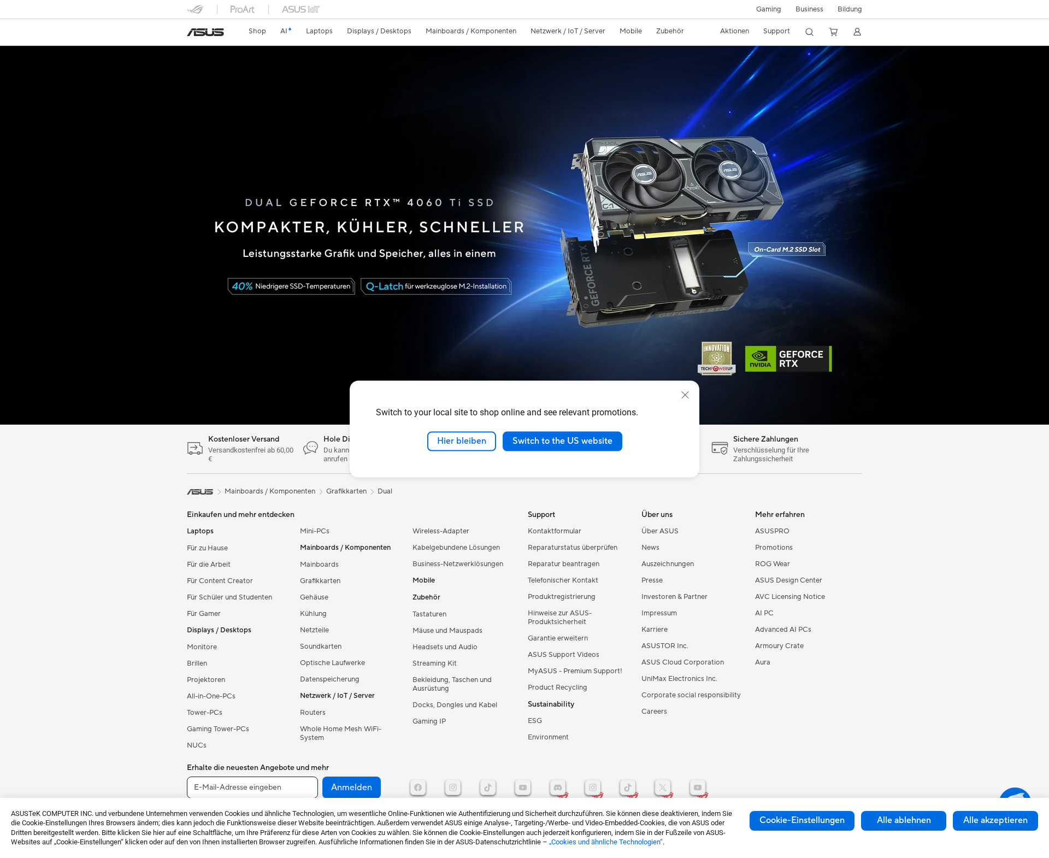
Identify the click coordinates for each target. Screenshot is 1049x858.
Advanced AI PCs (783, 629)
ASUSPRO (772, 531)
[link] (205, 32)
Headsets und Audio (445, 647)
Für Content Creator (220, 581)
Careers (654, 711)
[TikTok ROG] (628, 787)
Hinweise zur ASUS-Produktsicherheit (560, 617)
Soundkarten (320, 646)
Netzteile (314, 630)
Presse (652, 580)
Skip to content (193, 33)
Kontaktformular (554, 531)
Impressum (659, 613)
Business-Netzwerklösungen (457, 564)
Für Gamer (204, 613)
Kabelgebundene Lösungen (456, 547)
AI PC (764, 613)
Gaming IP (429, 721)
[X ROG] (663, 787)
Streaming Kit (434, 663)
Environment (548, 737)
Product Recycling (557, 687)
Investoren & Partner (674, 596)
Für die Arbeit (209, 564)
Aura (762, 662)
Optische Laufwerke (332, 663)
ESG (535, 720)
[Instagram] (453, 787)
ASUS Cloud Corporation (682, 662)
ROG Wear (772, 564)
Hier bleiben (461, 441)
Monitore (202, 647)
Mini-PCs (314, 531)
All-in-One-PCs (211, 696)
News (650, 547)
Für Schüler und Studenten (229, 597)
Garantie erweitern (558, 638)
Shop (257, 31)
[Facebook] (418, 787)
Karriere (654, 629)
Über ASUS (660, 531)
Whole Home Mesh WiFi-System (340, 733)
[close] (685, 395)
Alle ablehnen (904, 820)
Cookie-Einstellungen (802, 820)
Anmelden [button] (351, 787)
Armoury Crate (779, 646)
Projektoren (206, 679)
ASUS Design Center (788, 580)
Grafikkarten (320, 581)
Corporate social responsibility (691, 695)
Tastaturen (429, 614)
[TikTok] (488, 787)
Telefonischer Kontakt (563, 580)
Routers (313, 712)
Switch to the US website (562, 441)
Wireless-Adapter (440, 531)
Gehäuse (314, 597)
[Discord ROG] (558, 787)
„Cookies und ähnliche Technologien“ (606, 842)
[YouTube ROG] (698, 787)
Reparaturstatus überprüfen (572, 547)
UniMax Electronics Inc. (679, 678)
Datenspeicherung (330, 679)
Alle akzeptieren (995, 820)
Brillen (197, 663)
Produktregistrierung (562, 596)
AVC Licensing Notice (790, 596)
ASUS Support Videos (563, 654)
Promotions (774, 547)
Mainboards (319, 564)
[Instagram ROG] (593, 787)
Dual (385, 491)
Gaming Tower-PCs (218, 729)
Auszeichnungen (667, 564)
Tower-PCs (204, 712)
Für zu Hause (207, 548)
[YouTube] (523, 787)
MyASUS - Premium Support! (575, 671)
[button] (768, 9)
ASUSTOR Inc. (664, 646)
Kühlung (313, 613)
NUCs (197, 745)
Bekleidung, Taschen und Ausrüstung (452, 684)
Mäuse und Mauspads (447, 630)
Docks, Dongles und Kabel (454, 705)
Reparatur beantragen (563, 564)
